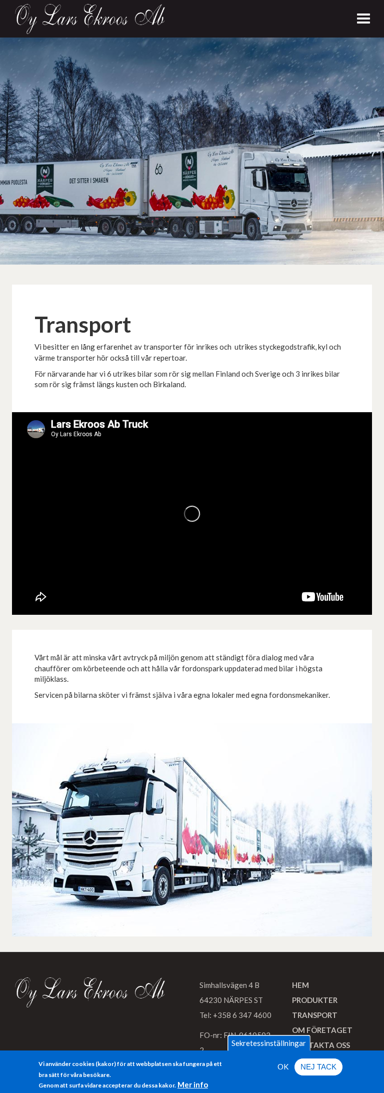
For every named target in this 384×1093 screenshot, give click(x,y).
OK (283, 1066)
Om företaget (322, 1029)
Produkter (315, 999)
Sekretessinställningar (269, 1042)
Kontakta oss (321, 1044)
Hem (300, 984)
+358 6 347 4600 (242, 1014)
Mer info (193, 1084)
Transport (315, 1014)
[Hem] (90, 19)
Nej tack (318, 1066)
